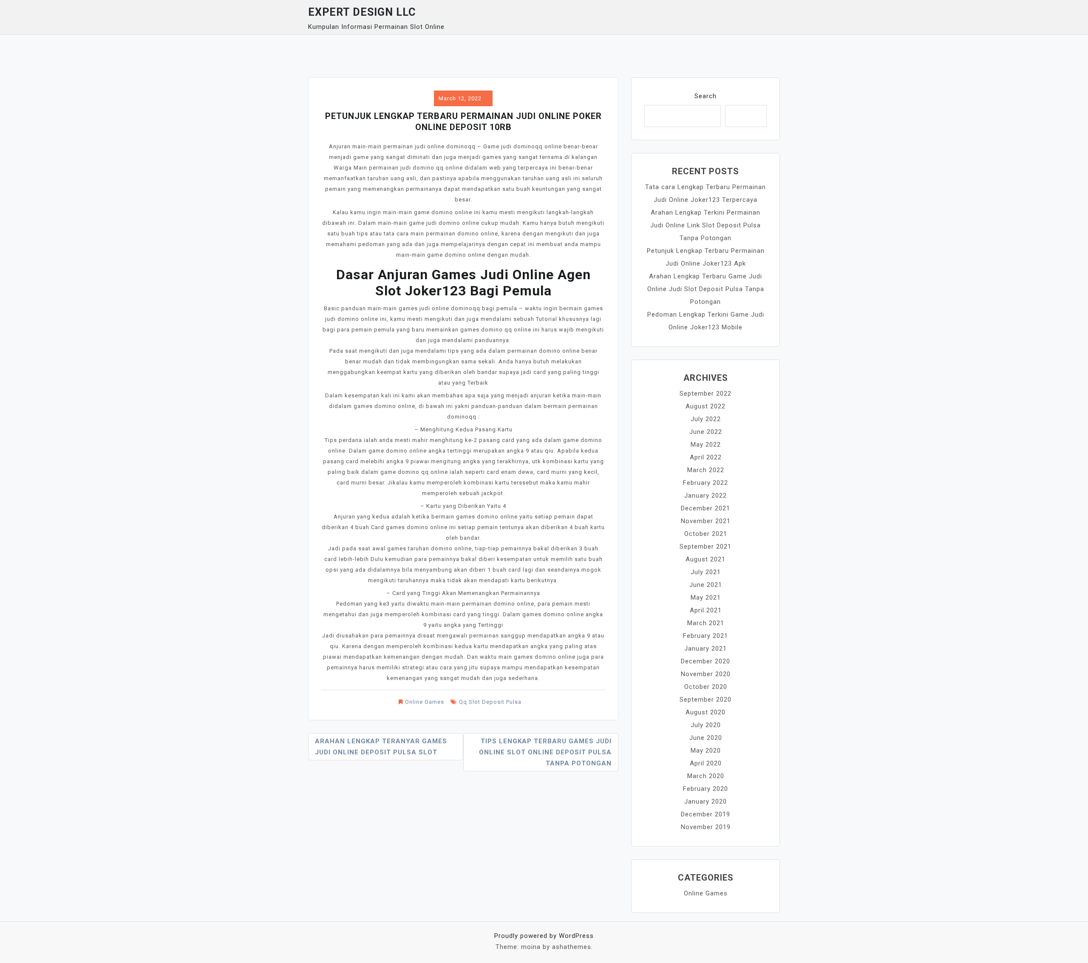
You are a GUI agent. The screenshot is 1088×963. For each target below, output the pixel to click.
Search (705, 96)
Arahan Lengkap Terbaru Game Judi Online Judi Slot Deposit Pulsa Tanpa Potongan (705, 289)
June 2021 (705, 585)
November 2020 (706, 674)
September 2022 (705, 393)
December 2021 (705, 508)
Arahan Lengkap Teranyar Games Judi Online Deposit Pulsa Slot (381, 746)
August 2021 (705, 559)
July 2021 (706, 572)
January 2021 (705, 648)
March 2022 (705, 470)
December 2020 (705, 661)
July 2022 (706, 419)
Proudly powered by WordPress (544, 936)
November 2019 (706, 827)
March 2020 (705, 776)
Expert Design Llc (362, 12)
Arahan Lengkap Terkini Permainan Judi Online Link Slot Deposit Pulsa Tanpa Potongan (705, 225)
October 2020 (705, 687)
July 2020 (706, 725)
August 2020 (705, 712)
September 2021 (705, 546)
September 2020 (705, 699)
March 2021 (705, 623)
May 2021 (706, 597)
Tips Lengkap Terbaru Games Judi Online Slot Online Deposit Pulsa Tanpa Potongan (545, 752)
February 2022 (705, 483)
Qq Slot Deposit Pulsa (490, 702)
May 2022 (706, 444)
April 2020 (706, 763)
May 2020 (706, 750)
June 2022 (705, 432)
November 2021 (706, 521)
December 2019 (705, 814)
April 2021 (706, 610)
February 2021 (705, 636)
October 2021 (705, 534)
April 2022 (706, 457)
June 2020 (705, 738)
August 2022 (705, 406)
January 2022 (705, 495)
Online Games (424, 702)
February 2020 (705, 789)
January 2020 (705, 801)
